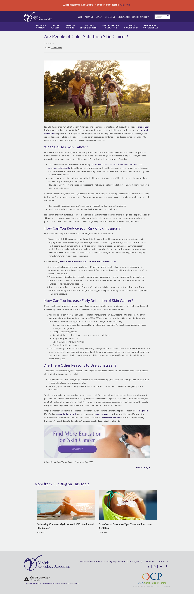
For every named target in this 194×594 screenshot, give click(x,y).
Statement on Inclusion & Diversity (133, 16)
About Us (89, 16)
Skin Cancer (56, 47)
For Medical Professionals (150, 26)
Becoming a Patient (41, 26)
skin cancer (143, 126)
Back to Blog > (143, 467)
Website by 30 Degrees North (69, 583)
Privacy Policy (135, 561)
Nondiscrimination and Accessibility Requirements (102, 561)
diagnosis (143, 410)
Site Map (150, 561)
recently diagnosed (66, 414)
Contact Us (110, 16)
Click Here (125, 5)
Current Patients (55, 26)
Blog (80, 16)
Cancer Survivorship (131, 26)
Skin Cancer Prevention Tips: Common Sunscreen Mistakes (88, 261)
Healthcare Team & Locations (111, 26)
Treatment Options (69, 26)
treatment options (111, 417)
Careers (99, 16)
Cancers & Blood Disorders (89, 26)
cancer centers (101, 414)
